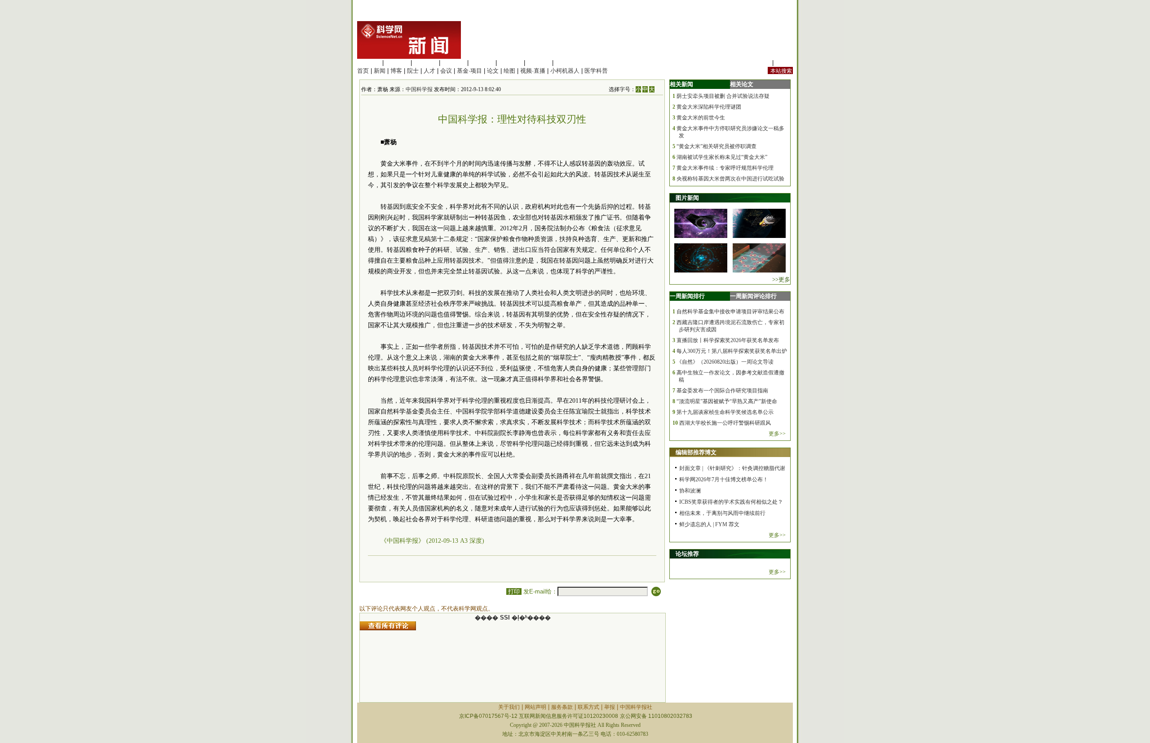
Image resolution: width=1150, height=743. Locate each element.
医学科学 (397, 62)
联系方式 (588, 707)
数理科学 (538, 62)
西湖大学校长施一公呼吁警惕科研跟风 (725, 423)
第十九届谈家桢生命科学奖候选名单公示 (725, 412)
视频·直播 (532, 70)
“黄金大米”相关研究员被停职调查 (716, 146)
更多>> (777, 434)
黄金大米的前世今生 (701, 117)
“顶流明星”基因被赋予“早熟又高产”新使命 (727, 401)
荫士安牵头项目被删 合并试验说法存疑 (723, 96)
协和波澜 (690, 491)
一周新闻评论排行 (753, 296)
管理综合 (567, 62)
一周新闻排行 (687, 296)
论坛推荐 (687, 553)
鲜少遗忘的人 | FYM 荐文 (709, 524)
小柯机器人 (564, 70)
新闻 (379, 70)
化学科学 (425, 62)
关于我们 (509, 707)
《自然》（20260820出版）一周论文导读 (725, 362)
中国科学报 (419, 89)
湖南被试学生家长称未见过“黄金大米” (722, 157)
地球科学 (510, 62)
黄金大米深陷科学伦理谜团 (709, 107)
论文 (493, 70)
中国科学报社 (636, 707)
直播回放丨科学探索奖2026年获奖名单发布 (728, 340)
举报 (609, 707)
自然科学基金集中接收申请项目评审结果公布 (730, 311)
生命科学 (368, 62)
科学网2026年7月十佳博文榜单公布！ (723, 479)
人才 (429, 70)
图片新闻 (687, 197)
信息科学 (482, 62)
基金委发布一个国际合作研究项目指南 (722, 390)
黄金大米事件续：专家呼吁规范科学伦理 (725, 168)
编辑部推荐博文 (696, 452)
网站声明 (535, 707)
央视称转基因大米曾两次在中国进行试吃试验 (730, 179)
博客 (396, 70)
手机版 (784, 62)
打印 (514, 591)
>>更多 (781, 279)
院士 (413, 70)
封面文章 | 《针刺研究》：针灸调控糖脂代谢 (732, 468)
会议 (446, 70)
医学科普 (596, 70)
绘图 (509, 70)
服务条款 (562, 707)
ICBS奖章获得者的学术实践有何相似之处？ (731, 502)
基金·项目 (469, 70)
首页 (363, 70)
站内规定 (758, 62)
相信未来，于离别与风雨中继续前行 (722, 513)
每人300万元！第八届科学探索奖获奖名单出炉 (732, 351)
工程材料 (453, 62)
